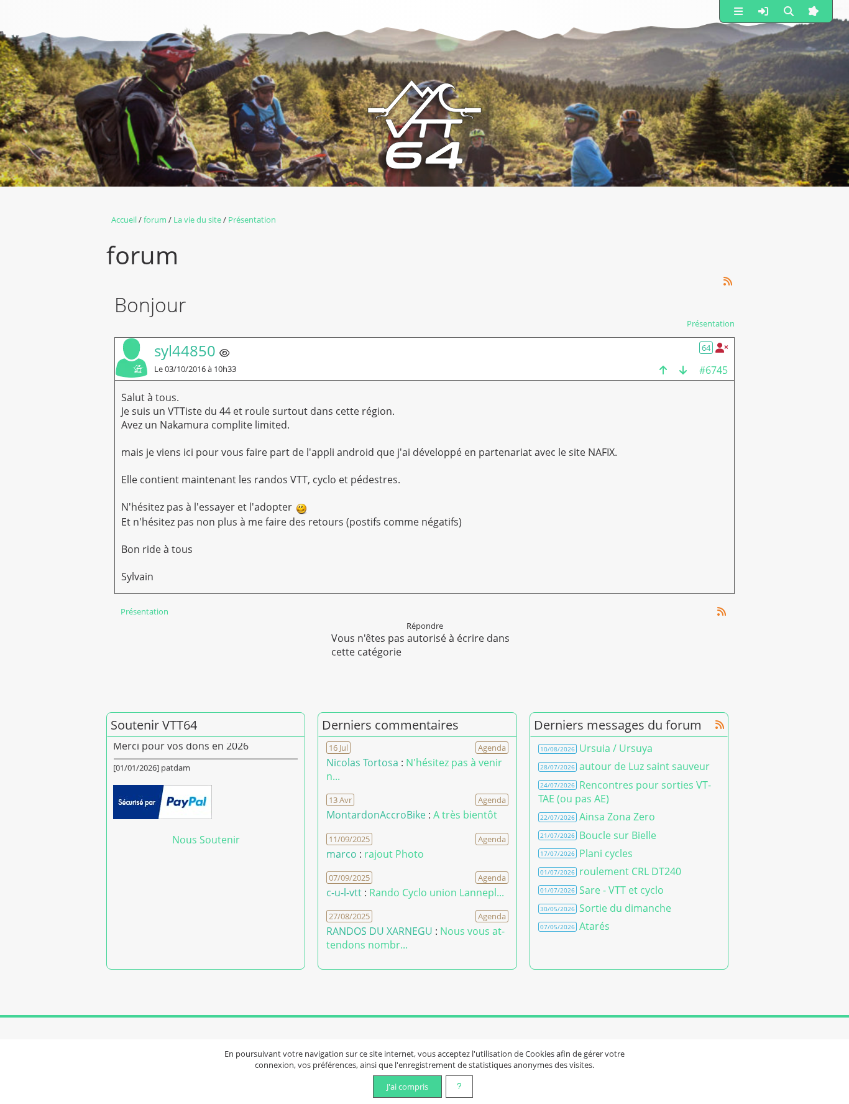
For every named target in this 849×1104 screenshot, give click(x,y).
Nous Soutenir (206, 840)
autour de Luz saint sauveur (644, 766)
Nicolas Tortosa (362, 762)
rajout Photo (394, 854)
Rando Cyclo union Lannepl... (436, 892)
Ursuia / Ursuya (616, 748)
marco (341, 854)
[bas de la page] (683, 370)
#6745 (713, 370)
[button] (738, 11)
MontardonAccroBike (376, 815)
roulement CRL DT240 (630, 871)
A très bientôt (465, 815)
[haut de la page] (663, 370)
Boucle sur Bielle (617, 835)
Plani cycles (606, 853)
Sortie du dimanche (625, 908)
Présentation (711, 323)
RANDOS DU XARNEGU (380, 931)
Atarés (594, 926)
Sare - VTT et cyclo (621, 890)
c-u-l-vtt (344, 892)
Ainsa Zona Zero (617, 816)
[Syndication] (728, 281)
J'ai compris (407, 1086)
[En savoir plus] (459, 1086)
